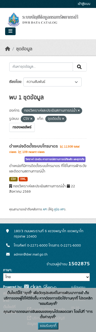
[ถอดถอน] (79, 111)
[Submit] (80, 67)
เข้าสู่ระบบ (84, 4)
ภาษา (7, 270)
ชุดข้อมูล (24, 49)
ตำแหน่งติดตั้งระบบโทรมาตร (34, 146)
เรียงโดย (15, 81)
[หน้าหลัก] (7, 49)
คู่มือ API (59, 209)
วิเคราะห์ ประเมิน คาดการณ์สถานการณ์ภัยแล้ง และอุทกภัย (55, 159)
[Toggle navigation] (10, 31)
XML (23, 179)
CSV (13, 179)
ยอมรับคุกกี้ (48, 325)
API (45, 209)
